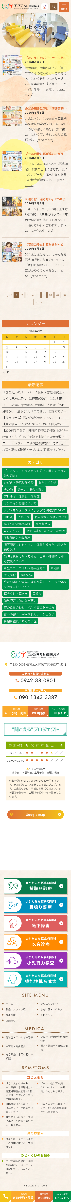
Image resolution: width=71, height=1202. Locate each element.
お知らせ (11, 1020)
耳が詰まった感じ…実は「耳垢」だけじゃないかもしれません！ (19, 1120)
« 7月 (6, 372)
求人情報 (10, 575)
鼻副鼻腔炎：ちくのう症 (20, 621)
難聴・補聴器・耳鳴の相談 (54, 1047)
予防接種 (24, 517)
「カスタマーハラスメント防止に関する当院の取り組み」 (35, 473)
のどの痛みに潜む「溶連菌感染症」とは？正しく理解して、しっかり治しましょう (19, 1167)
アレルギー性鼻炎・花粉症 (21, 496)
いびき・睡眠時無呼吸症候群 (54, 1038)
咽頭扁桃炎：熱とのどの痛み (45, 531)
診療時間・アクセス (51, 1009)
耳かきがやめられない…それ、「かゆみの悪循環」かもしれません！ (54, 1108)
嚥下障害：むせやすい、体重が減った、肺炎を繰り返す (35, 546)
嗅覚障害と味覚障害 (17, 537)
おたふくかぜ (47, 482)
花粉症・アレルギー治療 (19, 1037)
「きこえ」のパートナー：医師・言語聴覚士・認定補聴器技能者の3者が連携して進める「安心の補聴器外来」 (19, 1091)
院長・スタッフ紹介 (17, 1009)
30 (64, 295)
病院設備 (27, 575)
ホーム (9, 1003)
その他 (8, 489)
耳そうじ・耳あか (16, 593)
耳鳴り (37, 593)
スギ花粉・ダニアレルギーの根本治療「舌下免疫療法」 (19, 1143)
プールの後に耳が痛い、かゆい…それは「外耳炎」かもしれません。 (54, 1087)
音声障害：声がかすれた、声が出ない (29, 614)
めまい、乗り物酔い (31, 489)
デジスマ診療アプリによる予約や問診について (35, 510)
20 (57, 295)
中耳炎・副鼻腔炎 (16, 1046)
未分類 (54, 568)
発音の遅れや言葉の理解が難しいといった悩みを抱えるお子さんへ (35, 584)
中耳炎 (8, 517)
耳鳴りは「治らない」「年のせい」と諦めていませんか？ (19, 1108)
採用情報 (11, 1015)
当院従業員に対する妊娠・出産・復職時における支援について (35, 558)
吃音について (12, 531)
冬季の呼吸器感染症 (17, 524)
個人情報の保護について (51, 517)
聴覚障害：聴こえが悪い (20, 600)
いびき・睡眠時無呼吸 (19, 482)
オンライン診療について (20, 503)
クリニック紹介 (49, 1003)
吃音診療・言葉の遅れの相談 (19, 1056)
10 (50, 295)
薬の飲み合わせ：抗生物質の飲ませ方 (29, 607)
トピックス (46, 1015)
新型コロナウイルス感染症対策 (24, 568)
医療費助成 (43, 524)
